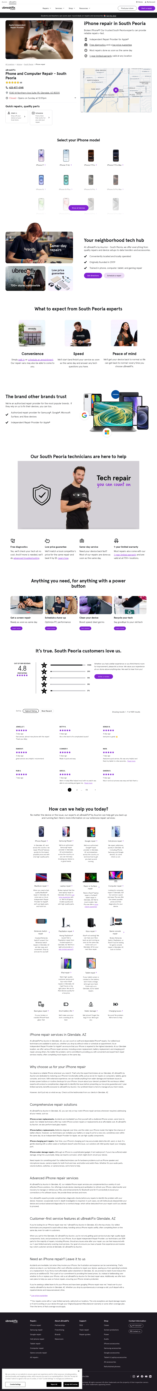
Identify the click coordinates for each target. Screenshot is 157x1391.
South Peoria (28, 64)
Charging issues (115, 1011)
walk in (21, 359)
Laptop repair (65, 886)
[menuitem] (47, 8)
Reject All (54, 1384)
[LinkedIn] (150, 1376)
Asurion (4, 2)
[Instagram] (134, 1376)
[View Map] (115, 90)
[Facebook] (142, 1376)
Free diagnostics (98, 44)
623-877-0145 (16, 87)
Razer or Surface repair (90, 887)
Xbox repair (90, 931)
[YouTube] (146, 1376)
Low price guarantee (39, 1295)
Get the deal (111, 16)
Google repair (90, 841)
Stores (140, 2)
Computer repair (115, 886)
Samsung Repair (65, 841)
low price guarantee (122, 44)
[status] (35, 735)
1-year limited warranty (101, 55)
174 (87, 790)
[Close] (78, 1371)
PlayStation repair (65, 931)
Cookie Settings (15, 1384)
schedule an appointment (40, 359)
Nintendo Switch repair (40, 932)
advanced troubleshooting (26, 558)
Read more (131, 761)
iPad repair (65, 972)
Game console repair (115, 932)
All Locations (10, 64)
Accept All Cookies (71, 1384)
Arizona (19, 64)
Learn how (63, 558)
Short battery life (65, 1011)
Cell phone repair (115, 841)
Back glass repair (40, 1011)
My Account (151, 2)
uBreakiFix (12, 2)
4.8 (21, 82)
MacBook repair (40, 886)
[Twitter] (138, 1376)
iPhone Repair (40, 841)
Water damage (90, 1011)
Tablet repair (90, 973)
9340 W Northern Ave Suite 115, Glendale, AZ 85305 (34, 92)
